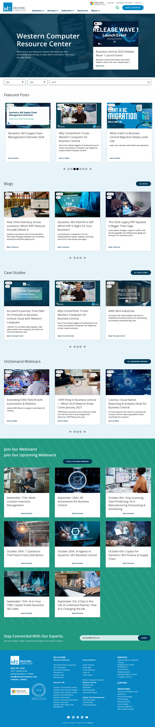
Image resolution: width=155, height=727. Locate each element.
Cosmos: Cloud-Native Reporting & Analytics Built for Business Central (127, 403)
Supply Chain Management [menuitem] (94, 697)
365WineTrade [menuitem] (88, 685)
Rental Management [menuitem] (124, 706)
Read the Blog (12, 247)
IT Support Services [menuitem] (124, 677)
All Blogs (143, 184)
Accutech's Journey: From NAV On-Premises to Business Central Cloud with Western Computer (25, 316)
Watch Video (12, 421)
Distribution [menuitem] (121, 694)
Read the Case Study (15, 336)
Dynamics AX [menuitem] (58, 672)
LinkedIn (73, 717)
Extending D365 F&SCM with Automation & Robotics (25, 401)
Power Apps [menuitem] (87, 667)
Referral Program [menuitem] (124, 3)
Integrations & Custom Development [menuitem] (125, 666)
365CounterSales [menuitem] (89, 700)
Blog (68, 717)
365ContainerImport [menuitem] (90, 692)
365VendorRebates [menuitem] (90, 705)
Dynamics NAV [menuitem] (58, 675)
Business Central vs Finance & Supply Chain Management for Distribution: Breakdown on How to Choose (135, 138)
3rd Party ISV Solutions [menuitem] (61, 670)
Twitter (78, 717)
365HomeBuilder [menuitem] (89, 690)
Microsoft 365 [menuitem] (58, 677)
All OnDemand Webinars (138, 361)
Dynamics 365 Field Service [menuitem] (63, 695)
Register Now (26, 513)
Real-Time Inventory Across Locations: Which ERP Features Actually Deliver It (26, 225)
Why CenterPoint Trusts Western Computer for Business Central (29, 137)
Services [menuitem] (51, 10)
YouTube (87, 717)
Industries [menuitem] (66, 10)
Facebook (82, 717)
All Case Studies (141, 273)
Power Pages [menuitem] (87, 675)
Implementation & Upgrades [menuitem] (127, 660)
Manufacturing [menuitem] (122, 699)
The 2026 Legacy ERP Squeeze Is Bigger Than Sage (127, 224)
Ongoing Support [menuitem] (123, 672)
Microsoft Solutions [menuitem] (61, 660)
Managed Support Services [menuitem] (127, 674)
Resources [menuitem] (82, 10)
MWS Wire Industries (121, 311)
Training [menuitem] (120, 662)
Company (15, 679)
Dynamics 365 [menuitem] (59, 682)
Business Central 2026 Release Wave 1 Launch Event (115, 53)
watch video (19, 158)
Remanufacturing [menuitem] (123, 701)
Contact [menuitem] (139, 3)
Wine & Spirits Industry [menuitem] (125, 709)
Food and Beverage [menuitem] (124, 696)
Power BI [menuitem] (86, 672)
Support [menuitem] (110, 3)
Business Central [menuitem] (89, 682)
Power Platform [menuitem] (89, 660)
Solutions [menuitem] (37, 10)
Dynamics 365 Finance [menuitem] (61, 697)
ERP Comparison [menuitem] (59, 667)
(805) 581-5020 (18, 668)
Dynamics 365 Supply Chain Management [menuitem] (63, 706)
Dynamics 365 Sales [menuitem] (60, 702)
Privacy (90, 723)
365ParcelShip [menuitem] (88, 702)
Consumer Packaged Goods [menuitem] (127, 692)
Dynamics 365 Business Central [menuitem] (65, 687)
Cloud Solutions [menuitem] (123, 669)
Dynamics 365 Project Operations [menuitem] (65, 700)
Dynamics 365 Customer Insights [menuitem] (65, 690)
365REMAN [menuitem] (87, 687)
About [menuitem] (94, 10)
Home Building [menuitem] (122, 704)
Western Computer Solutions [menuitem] (93, 680)
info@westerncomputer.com (24, 676)
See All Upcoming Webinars (77, 461)
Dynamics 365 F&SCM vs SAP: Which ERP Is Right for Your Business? (76, 225)
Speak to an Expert (133, 8)
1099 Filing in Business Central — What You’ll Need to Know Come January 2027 (77, 403)
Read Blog (100, 66)
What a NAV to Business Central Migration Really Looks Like (84, 137)
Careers (23, 679)
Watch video (121, 158)
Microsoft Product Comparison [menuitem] (64, 665)
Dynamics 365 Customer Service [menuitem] (65, 692)
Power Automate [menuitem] (89, 670)
